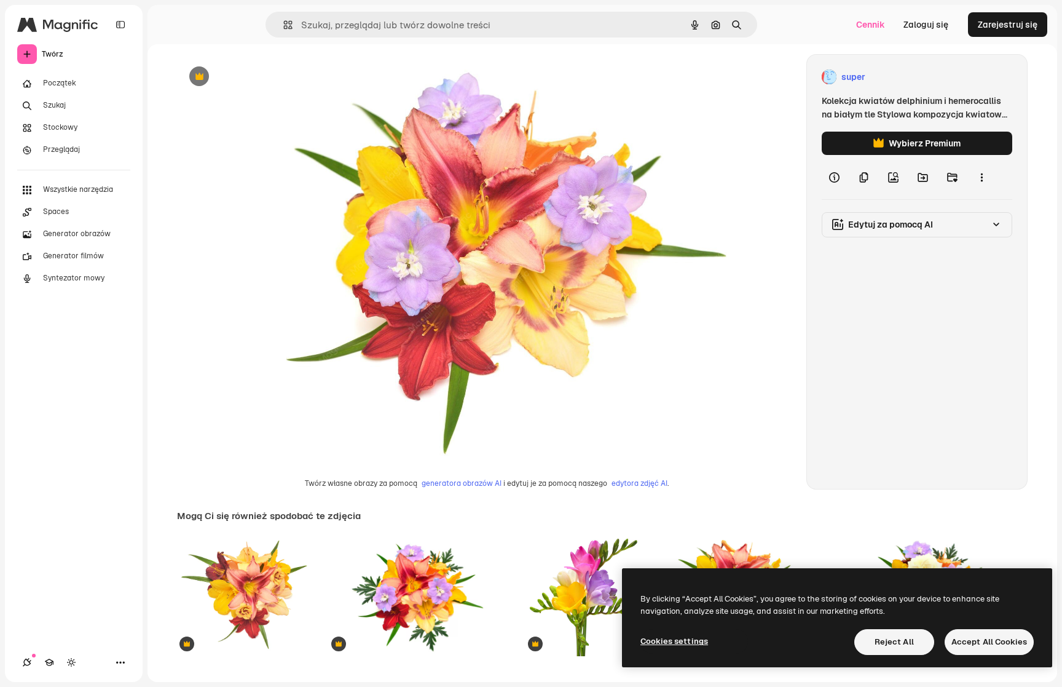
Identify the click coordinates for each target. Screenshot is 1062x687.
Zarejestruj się (1007, 24)
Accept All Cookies (989, 642)
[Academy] (49, 662)
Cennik (870, 24)
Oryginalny (261, 77)
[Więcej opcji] (981, 177)
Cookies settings (674, 641)
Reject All (894, 642)
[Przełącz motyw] (71, 662)
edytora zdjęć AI (639, 483)
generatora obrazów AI (462, 483)
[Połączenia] (27, 662)
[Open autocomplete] (283, 25)
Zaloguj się (925, 24)
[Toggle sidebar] (120, 24)
